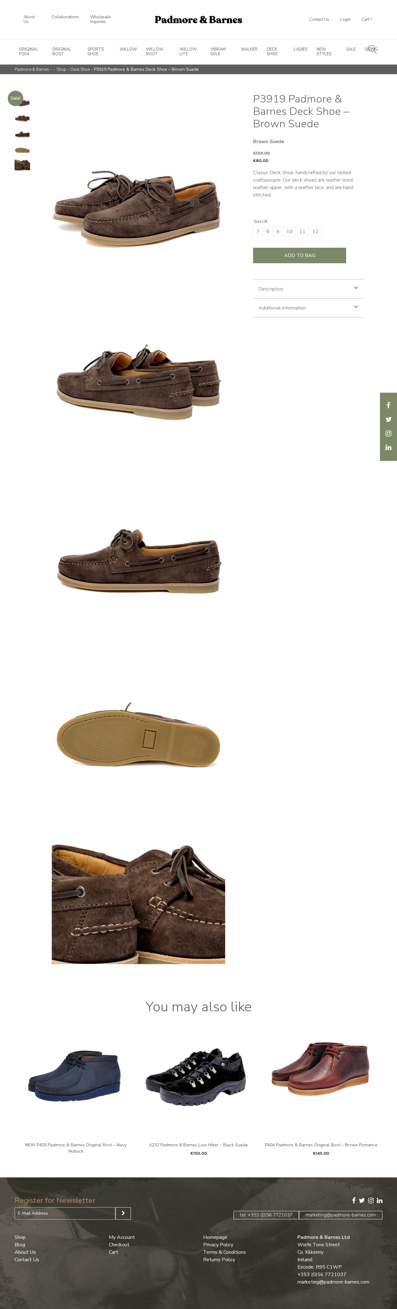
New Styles (324, 51)
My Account (122, 1237)
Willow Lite (188, 51)
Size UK (261, 221)
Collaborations (65, 17)
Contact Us (319, 19)
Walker (249, 49)
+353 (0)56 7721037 (321, 1274)
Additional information (282, 308)
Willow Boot (154, 51)
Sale (351, 49)
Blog (20, 1244)
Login (345, 19)
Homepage (215, 1237)
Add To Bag (299, 255)
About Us (29, 19)
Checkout (119, 1244)
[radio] (258, 231)
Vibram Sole (218, 51)
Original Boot (61, 51)
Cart (365, 19)
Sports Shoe (95, 51)
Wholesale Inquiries (100, 19)
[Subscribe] (123, 1213)
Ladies (300, 49)
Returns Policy (219, 1259)
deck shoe (80, 69)
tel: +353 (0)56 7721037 (266, 1215)
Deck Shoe (272, 51)
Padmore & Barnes (32, 69)
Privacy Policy (218, 1244)
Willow (128, 49)
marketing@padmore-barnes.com (341, 1215)
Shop (61, 69)
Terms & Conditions (224, 1251)
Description (271, 289)
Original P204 (28, 51)
